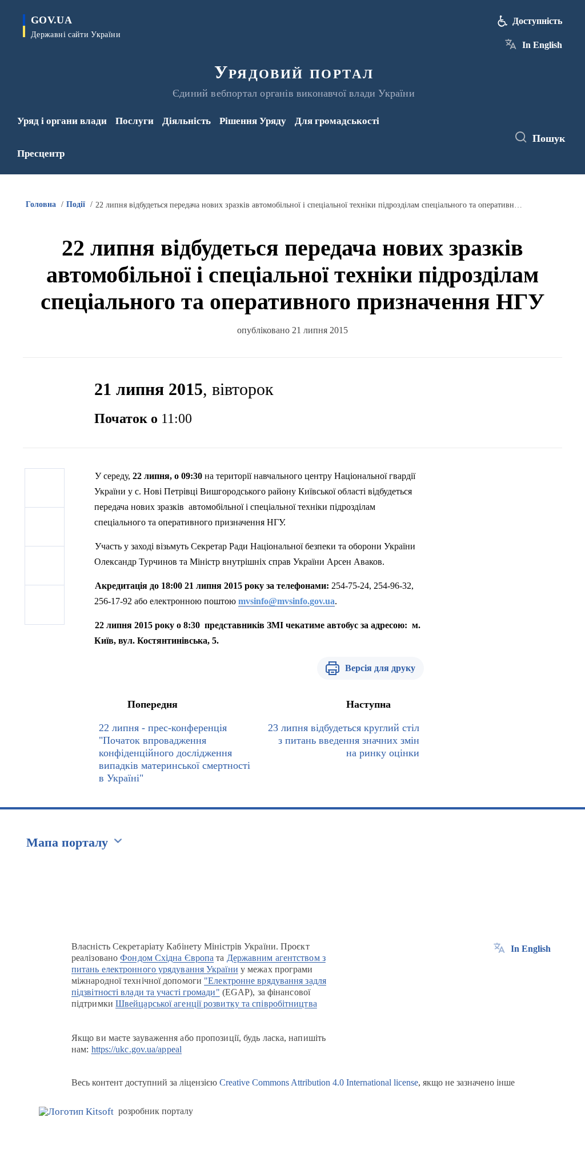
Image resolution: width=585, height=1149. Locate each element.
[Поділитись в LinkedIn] (44, 604)
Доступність (537, 21)
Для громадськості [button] (337, 120)
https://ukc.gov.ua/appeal (136, 1049)
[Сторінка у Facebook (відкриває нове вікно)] (457, 130)
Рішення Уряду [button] (252, 120)
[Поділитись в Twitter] (44, 527)
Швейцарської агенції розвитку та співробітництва (216, 1003)
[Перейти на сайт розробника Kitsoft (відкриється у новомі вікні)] (76, 1111)
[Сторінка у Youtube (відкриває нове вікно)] (459, 145)
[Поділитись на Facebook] (44, 488)
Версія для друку (380, 668)
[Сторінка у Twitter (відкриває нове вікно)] (476, 130)
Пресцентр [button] (41, 153)
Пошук (548, 138)
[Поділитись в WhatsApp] (44, 565)
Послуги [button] (134, 120)
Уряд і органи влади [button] (62, 120)
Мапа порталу (67, 842)
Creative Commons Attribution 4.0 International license (318, 1082)
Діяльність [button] (186, 120)
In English (542, 45)
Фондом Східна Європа (167, 958)
